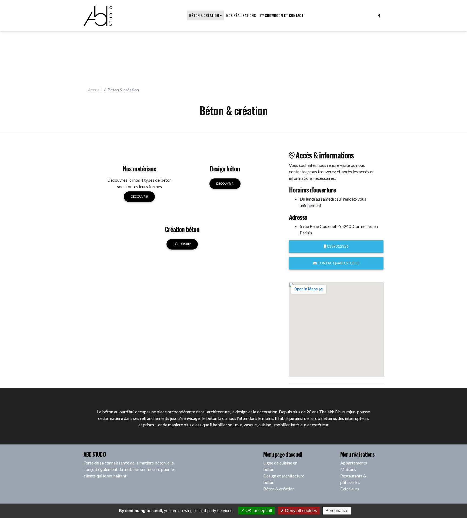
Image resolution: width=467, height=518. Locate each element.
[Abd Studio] (98, 15)
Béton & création (279, 488)
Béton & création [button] (204, 15)
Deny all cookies (300, 510)
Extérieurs (349, 488)
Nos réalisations (241, 15)
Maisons (348, 469)
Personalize (336, 510)
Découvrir (139, 196)
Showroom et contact (283, 15)
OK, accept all (258, 510)
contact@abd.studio (338, 263)
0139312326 (337, 246)
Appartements (353, 462)
